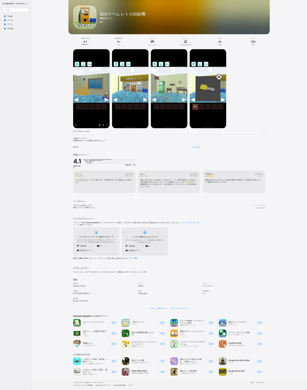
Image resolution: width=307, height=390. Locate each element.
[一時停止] (99, 125)
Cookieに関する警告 (119, 385)
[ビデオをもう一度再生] (76, 125)
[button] (15, 16)
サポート (131, 385)
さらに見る (196, 147)
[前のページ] (70, 181)
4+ (204, 293)
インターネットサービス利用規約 (83, 385)
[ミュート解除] (103, 125)
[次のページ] (267, 181)
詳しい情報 (133, 258)
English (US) (260, 382)
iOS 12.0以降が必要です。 (82, 293)
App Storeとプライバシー (103, 385)
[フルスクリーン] (106, 125)
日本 (252, 382)
